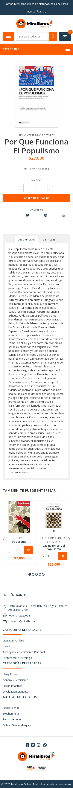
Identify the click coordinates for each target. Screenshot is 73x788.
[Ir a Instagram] (38, 745)
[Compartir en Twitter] (27, 215)
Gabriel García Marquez (17, 725)
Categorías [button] (11, 49)
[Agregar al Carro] (28, 550)
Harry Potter (10, 674)
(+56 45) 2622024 (19, 615)
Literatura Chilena (13, 640)
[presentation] (4, 538)
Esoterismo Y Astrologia (17, 658)
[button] (29, 574)
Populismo (19, 541)
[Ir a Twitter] (33, 745)
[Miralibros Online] (35, 23)
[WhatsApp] (44, 745)
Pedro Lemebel (12, 719)
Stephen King (11, 713)
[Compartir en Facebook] (9, 215)
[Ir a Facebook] (27, 745)
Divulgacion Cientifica (16, 691)
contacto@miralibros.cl (22, 621)
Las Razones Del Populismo (54, 547)
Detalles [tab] (48, 239)
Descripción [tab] (26, 239)
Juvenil (6, 646)
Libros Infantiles (12, 686)
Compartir (36, 210)
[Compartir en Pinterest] (45, 215)
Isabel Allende (11, 708)
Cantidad (36, 180)
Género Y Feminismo (15, 680)
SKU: (26, 169)
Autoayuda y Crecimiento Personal (24, 652)
